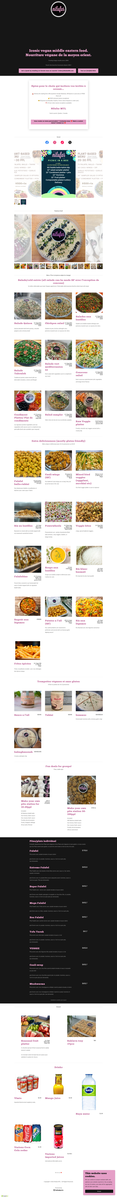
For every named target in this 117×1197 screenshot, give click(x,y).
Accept (99, 1191)
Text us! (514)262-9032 (88, 71)
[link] (58, 2)
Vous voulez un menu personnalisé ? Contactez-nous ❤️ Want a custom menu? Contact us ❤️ (58, 122)
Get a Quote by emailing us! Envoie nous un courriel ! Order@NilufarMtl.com (47, 71)
